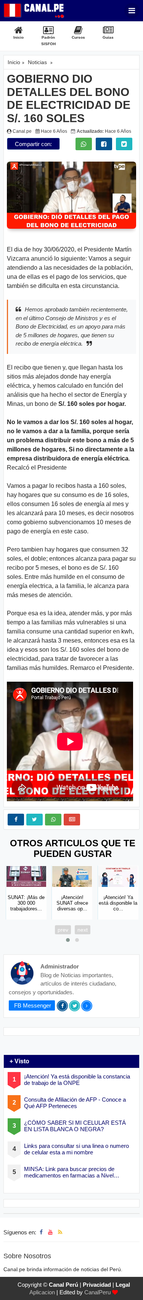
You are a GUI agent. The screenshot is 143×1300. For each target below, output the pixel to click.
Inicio (18, 37)
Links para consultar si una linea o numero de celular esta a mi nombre (76, 1149)
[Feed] (60, 1232)
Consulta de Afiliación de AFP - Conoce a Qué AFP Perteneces (75, 1102)
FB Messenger (32, 1005)
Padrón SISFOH (48, 40)
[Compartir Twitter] (124, 144)
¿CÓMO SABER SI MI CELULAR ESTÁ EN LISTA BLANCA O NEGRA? (75, 1125)
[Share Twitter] (34, 819)
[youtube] (50, 1232)
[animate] (132, 1289)
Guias (108, 37)
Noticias (37, 62)
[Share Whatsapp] (53, 819)
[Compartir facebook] (104, 144)
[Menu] (132, 10)
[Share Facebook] (16, 819)
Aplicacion (42, 1292)
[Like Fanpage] (41, 1232)
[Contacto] (67, 1232)
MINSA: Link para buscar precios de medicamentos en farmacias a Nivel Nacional (69, 1172)
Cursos (78, 37)
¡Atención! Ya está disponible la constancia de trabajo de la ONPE (77, 1079)
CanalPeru (97, 1292)
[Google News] (72, 819)
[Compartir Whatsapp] (84, 144)
